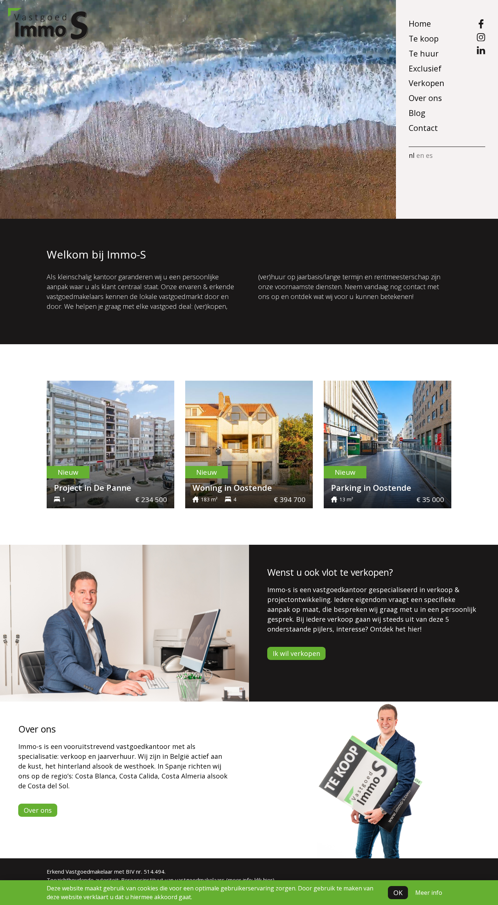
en (420, 155)
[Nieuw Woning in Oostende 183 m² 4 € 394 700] (249, 443)
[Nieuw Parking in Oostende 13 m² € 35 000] (387, 443)
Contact (423, 128)
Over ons (425, 98)
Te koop (424, 38)
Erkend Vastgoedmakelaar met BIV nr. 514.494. (106, 871)
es (429, 155)
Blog (417, 113)
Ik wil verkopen (296, 653)
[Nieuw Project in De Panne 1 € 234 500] (110, 443)
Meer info (428, 893)
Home (420, 23)
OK (397, 892)
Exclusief (425, 68)
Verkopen (426, 83)
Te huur (424, 53)
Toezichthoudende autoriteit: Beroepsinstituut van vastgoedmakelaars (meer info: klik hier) (161, 879)
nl (412, 155)
